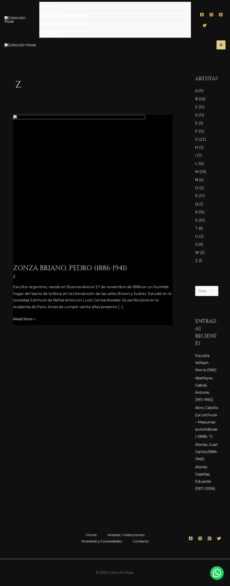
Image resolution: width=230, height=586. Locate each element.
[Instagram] (211, 15)
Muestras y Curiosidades (66, 24)
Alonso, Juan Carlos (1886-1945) (206, 451)
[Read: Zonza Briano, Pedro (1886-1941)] (79, 186)
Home (48, 6)
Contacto (53, 33)
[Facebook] (202, 15)
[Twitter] (205, 25)
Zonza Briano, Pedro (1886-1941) (70, 268)
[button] (217, 573)
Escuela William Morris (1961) (206, 363)
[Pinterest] (221, 15)
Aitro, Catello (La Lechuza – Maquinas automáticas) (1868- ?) (206, 422)
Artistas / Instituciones (65, 15)
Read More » (24, 318)
